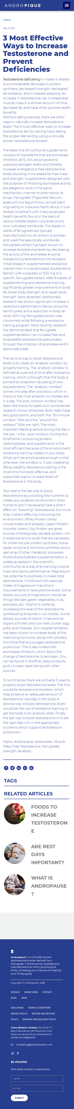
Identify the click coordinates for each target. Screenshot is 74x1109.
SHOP (24, 998)
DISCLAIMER (17, 1007)
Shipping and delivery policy (39, 1019)
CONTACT (47, 992)
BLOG (14, 998)
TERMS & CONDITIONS (39, 1007)
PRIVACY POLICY (19, 1013)
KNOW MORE (31, 992)
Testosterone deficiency (21, 79)
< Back (6, 19)
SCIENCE (15, 992)
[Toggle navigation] (66, 5)
